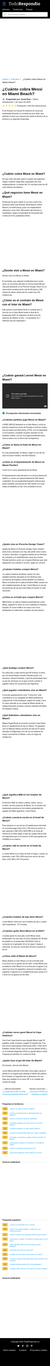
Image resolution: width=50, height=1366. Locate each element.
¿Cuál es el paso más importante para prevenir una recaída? (28, 1259)
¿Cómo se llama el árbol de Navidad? (23, 1119)
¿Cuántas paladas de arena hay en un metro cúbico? (26, 1124)
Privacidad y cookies (38, 1350)
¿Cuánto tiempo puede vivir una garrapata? (25, 1264)
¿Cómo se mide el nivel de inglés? (22, 1109)
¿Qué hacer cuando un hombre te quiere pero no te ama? (28, 1240)
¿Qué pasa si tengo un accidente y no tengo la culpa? (26, 1143)
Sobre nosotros (9, 1350)
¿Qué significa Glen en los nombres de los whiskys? (25, 1245)
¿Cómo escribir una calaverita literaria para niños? (28, 1235)
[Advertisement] (25, 46)
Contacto (23, 1350)
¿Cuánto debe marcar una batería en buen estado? (28, 1269)
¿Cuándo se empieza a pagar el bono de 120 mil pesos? (27, 1138)
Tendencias (18, 9)
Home (5, 79)
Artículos (6, 9)
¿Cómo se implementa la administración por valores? (25, 1114)
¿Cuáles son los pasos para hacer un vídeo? (25, 1254)
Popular (29, 9)
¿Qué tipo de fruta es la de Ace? (21, 1250)
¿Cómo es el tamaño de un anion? (22, 1225)
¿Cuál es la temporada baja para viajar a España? (28, 1133)
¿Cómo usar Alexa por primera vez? (22, 1148)
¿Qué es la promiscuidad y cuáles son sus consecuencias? (25, 1230)
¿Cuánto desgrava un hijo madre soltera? (24, 1128)
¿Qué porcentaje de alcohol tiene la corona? (25, 1153)
